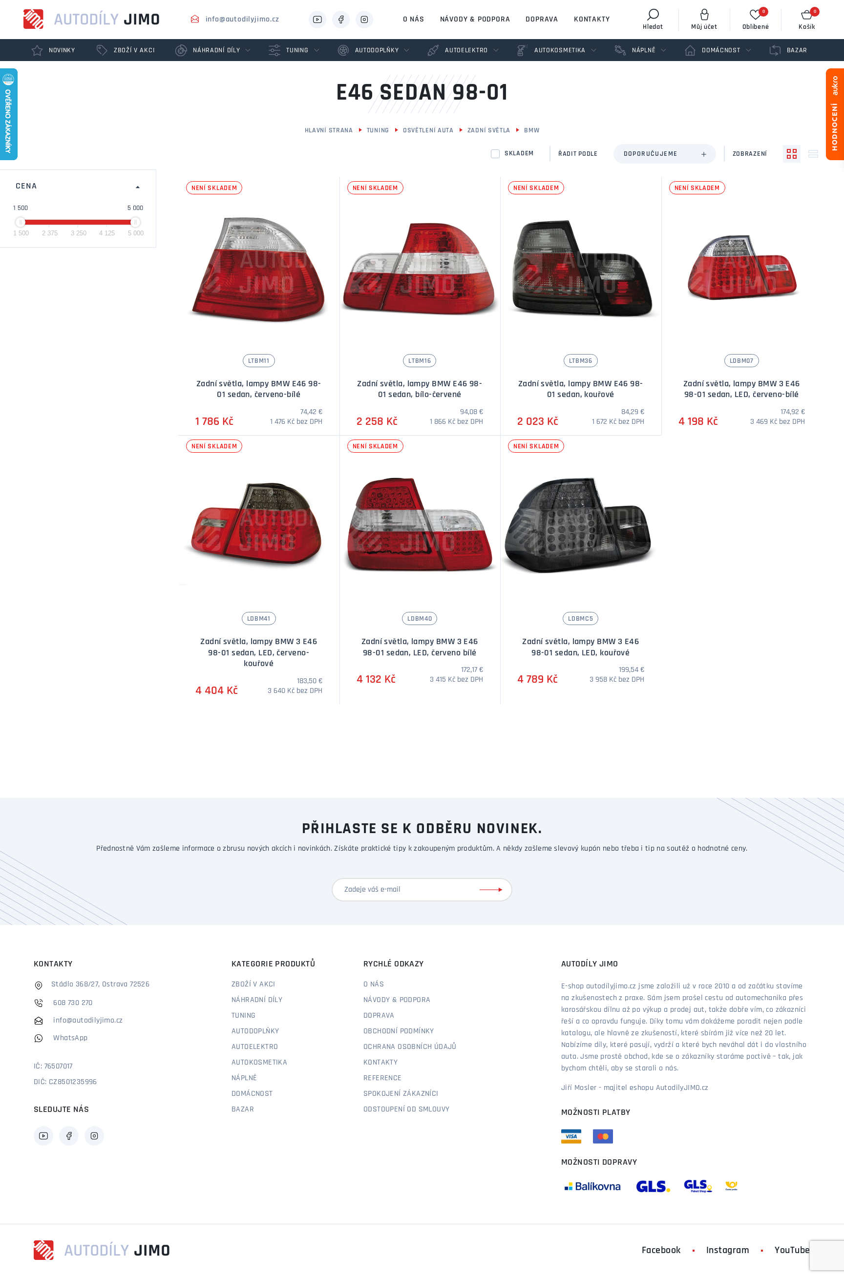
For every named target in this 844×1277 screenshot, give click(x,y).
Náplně (244, 1078)
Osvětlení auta (428, 130)
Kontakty (592, 19)
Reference (382, 1078)
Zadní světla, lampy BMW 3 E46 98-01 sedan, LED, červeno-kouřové (258, 653)
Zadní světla (488, 130)
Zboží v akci (253, 984)
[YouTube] (317, 19)
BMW (531, 130)
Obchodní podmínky (398, 1031)
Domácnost (252, 1094)
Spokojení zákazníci (401, 1094)
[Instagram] (364, 19)
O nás (413, 19)
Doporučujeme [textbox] (651, 154)
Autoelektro (255, 1047)
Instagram (728, 1251)
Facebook (661, 1251)
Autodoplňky (255, 1031)
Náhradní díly (257, 1000)
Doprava (542, 19)
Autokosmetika (259, 1063)
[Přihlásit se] (492, 889)
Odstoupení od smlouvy (406, 1109)
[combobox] (664, 154)
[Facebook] (341, 19)
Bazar (243, 1109)
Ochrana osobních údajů (410, 1047)
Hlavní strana (329, 130)
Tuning (378, 130)
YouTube (792, 1251)
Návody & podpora (475, 19)
